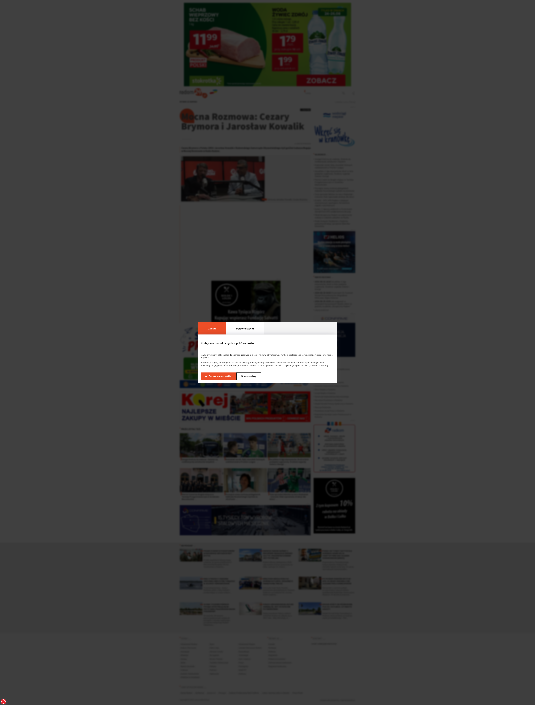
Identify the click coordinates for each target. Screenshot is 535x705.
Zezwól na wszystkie (220, 376)
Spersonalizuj (248, 376)
